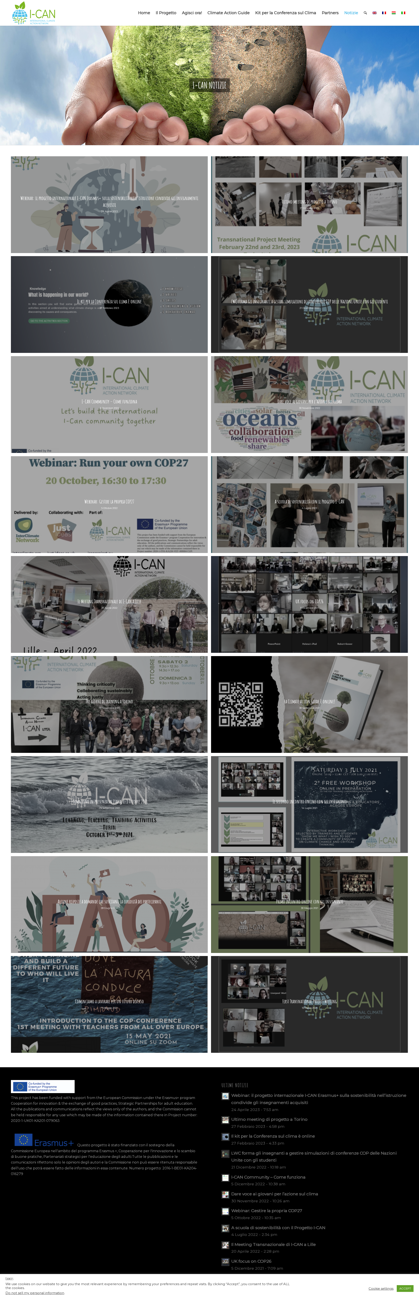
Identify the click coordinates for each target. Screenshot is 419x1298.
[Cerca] (365, 13)
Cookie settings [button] (381, 1289)
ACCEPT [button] (405, 1288)
